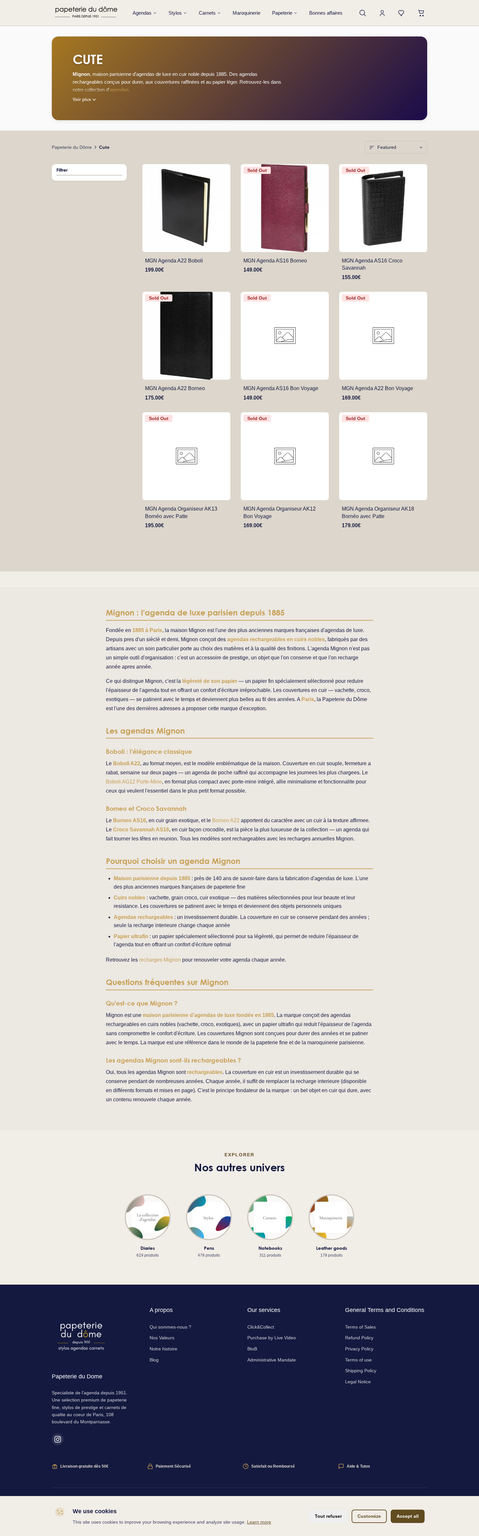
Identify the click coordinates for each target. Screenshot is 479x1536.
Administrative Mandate (271, 1359)
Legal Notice (358, 1381)
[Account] (382, 13)
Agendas (142, 13)
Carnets (207, 13)
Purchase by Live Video (271, 1337)
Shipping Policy (360, 1370)
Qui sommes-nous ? (170, 1327)
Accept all (408, 1516)
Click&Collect (260, 1327)
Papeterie (282, 13)
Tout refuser (328, 1516)
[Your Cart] (421, 13)
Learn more (259, 1522)
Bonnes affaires (325, 13)
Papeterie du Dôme (72, 147)
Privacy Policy (359, 1348)
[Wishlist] (402, 13)
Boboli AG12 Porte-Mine (134, 781)
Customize (369, 1516)
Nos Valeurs (162, 1337)
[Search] (363, 13)
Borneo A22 (226, 820)
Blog (154, 1359)
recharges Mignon (160, 960)
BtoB (252, 1348)
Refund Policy (359, 1337)
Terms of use (358, 1359)
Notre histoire (163, 1348)
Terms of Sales (360, 1327)
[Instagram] (58, 1439)
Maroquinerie (246, 13)
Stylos (175, 13)
